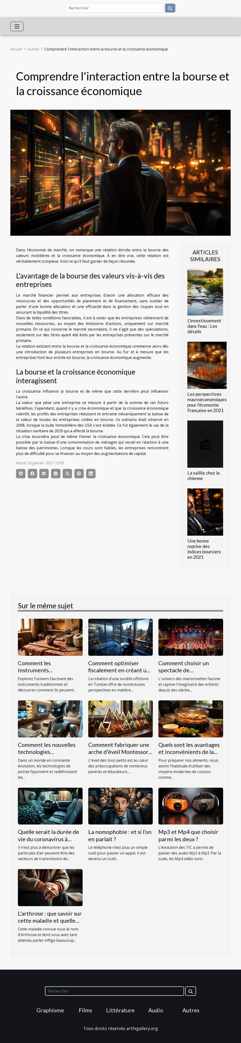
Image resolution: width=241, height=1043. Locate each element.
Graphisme (50, 1010)
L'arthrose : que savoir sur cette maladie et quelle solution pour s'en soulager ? (50, 924)
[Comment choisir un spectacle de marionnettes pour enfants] (190, 636)
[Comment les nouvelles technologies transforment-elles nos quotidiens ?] (50, 718)
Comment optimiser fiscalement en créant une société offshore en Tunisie (120, 674)
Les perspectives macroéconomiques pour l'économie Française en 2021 (207, 402)
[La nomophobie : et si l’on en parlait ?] (120, 805)
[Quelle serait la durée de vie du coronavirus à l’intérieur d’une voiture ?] (50, 805)
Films (85, 1010)
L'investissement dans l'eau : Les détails (204, 326)
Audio (155, 1010)
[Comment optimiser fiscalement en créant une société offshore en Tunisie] (120, 636)
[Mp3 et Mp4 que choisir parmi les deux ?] (190, 805)
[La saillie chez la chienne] (205, 443)
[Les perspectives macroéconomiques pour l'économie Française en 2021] (207, 364)
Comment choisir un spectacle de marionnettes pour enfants (183, 674)
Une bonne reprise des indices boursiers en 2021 (204, 549)
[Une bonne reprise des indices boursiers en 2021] (205, 511)
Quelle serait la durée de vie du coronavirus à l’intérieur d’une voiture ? (49, 839)
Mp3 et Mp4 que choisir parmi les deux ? (188, 835)
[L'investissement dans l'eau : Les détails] (205, 291)
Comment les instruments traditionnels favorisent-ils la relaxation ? (49, 674)
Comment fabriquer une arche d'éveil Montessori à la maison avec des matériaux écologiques (119, 755)
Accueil (16, 49)
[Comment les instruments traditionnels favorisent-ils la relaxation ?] (50, 636)
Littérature (120, 1010)
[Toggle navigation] (17, 26)
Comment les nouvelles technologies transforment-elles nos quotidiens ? (47, 755)
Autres (33, 49)
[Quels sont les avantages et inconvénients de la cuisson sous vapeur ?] (190, 718)
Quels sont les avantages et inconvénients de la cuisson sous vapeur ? (189, 751)
